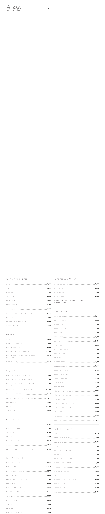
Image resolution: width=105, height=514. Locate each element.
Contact (90, 8)
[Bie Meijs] (14, 8)
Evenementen (68, 8)
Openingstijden (46, 8)
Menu (57, 8)
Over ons (80, 8)
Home (35, 8)
